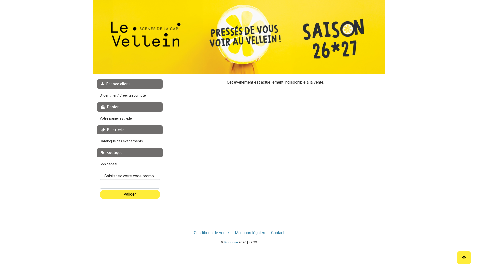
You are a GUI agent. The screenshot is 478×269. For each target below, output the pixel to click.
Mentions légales (250, 232)
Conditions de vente (211, 232)
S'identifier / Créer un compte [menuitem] (123, 95)
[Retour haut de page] (464, 257)
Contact (277, 232)
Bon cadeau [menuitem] (109, 164)
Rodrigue (231, 242)
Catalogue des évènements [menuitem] (121, 141)
